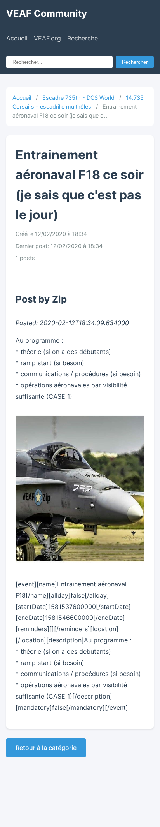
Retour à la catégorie (46, 747)
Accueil (17, 38)
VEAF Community (46, 13)
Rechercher (135, 62)
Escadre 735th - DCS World (78, 97)
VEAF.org (47, 38)
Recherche (82, 38)
